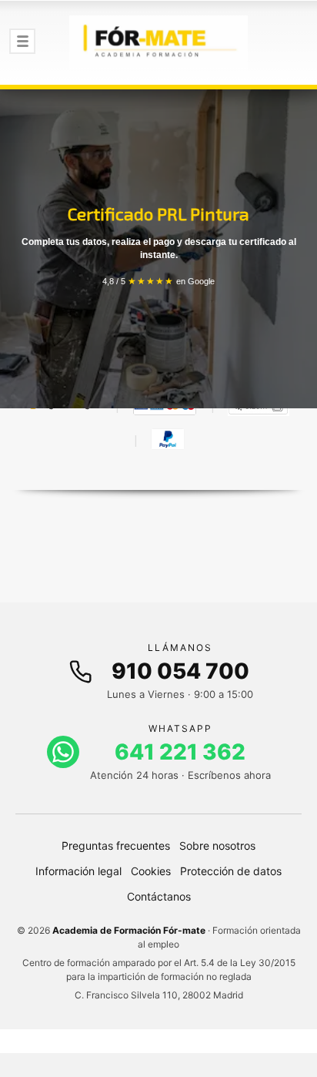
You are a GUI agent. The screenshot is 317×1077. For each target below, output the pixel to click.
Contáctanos (159, 896)
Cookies (151, 870)
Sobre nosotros (217, 845)
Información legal (78, 870)
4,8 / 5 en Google (158, 281)
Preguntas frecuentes (116, 845)
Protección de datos (231, 870)
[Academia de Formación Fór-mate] (158, 42)
